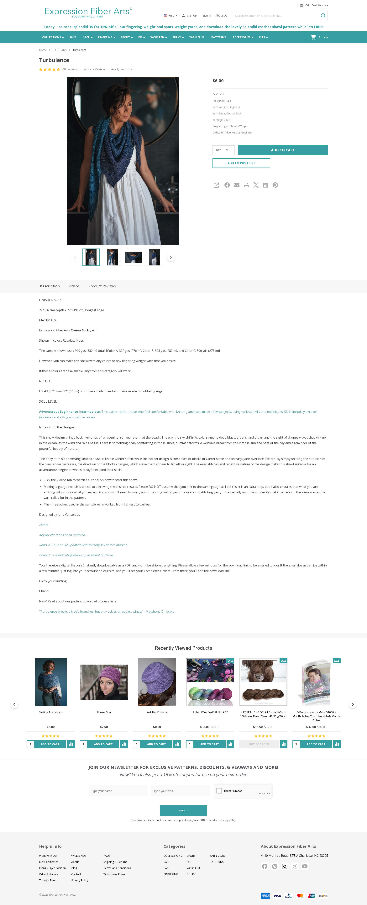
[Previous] (14, 704)
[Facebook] (227, 185)
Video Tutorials (48, 874)
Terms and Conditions (117, 868)
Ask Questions (121, 69)
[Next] (353, 704)
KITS (262, 37)
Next (171, 257)
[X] (256, 185)
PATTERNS (218, 37)
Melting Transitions (50, 712)
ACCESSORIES (241, 37)
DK (140, 37)
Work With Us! (48, 855)
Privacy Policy (79, 880)
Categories (174, 846)
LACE (86, 37)
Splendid (250, 26)
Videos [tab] (74, 286)
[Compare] (71, 744)
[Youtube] (305, 866)
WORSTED (157, 37)
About (75, 862)
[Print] (246, 185)
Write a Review (94, 69)
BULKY (176, 37)
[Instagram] (285, 866)
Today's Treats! (48, 880)
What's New (78, 855)
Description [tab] (50, 286)
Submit (183, 811)
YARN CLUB (196, 37)
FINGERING (105, 37)
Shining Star (103, 712)
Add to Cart (283, 150)
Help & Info (50, 846)
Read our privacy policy (222, 820)
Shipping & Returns (115, 862)
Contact (76, 874)
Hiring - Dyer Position (52, 868)
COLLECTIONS (51, 37)
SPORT (125, 37)
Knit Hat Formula (156, 712)
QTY (218, 150)
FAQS (106, 855)
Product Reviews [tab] (102, 286)
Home (43, 50)
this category (107, 371)
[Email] (236, 185)
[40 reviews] (49, 69)
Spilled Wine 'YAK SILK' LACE (210, 712)
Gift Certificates (48, 862)
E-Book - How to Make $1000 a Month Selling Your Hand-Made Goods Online (316, 716)
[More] (63, 37)
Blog (74, 868)
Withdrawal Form (114, 874)
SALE (72, 37)
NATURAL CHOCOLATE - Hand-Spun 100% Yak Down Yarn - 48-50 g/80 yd (263, 714)
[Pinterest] (275, 185)
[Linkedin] (265, 185)
